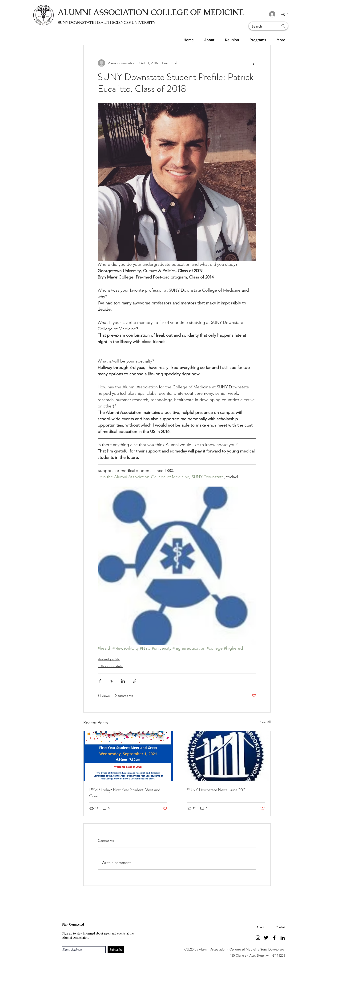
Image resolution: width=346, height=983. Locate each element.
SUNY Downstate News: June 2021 (217, 790)
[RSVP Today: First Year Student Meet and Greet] (128, 756)
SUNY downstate (110, 666)
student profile (109, 659)
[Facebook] (274, 938)
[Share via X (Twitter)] (111, 681)
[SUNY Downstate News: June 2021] (225, 756)
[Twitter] (266, 938)
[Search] (283, 26)
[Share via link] (134, 681)
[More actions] (253, 63)
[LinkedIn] (283, 938)
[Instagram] (258, 938)
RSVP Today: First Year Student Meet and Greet (124, 793)
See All (265, 722)
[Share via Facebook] (100, 681)
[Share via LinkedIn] (123, 681)
